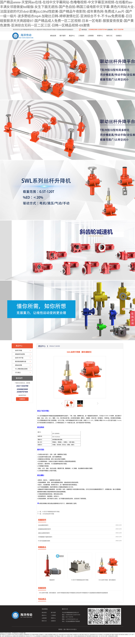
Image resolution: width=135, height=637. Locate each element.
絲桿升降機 (18, 350)
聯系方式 (109, 35)
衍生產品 (18, 372)
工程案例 (81, 35)
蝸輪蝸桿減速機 (20, 354)
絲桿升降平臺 (19, 358)
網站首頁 (53, 35)
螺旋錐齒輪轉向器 (20, 361)
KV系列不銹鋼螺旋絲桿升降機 (50, 511)
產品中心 (72, 35)
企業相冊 (91, 35)
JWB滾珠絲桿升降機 (48, 514)
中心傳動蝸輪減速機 (21, 369)
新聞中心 (100, 35)
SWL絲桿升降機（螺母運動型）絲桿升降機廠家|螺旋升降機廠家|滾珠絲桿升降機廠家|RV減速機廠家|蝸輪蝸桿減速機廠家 (73, 592)
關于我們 (62, 35)
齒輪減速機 (18, 365)
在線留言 (119, 35)
